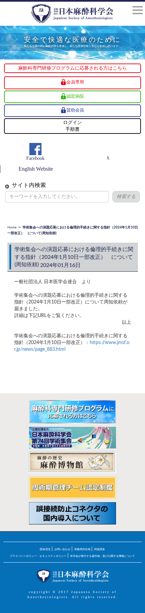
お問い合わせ (62, 549)
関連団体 (99, 549)
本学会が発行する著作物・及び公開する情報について (102, 556)
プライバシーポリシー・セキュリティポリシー (38, 556)
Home (12, 227)
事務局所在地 (82, 549)
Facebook (35, 158)
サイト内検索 (29, 185)
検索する (126, 196)
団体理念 (45, 549)
